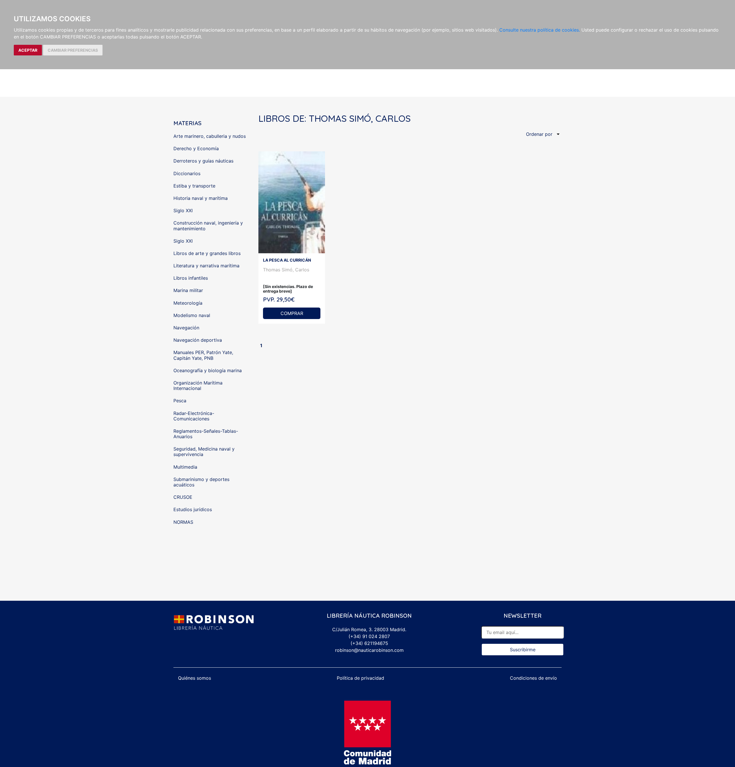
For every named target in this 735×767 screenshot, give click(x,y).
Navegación (186, 328)
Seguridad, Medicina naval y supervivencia (204, 451)
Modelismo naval (191, 315)
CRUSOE (182, 497)
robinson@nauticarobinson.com (369, 650)
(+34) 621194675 (369, 643)
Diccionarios (186, 173)
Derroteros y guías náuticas (203, 161)
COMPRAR (292, 313)
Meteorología (187, 303)
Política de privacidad (360, 678)
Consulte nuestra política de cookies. (539, 30)
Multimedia (185, 467)
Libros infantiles (190, 278)
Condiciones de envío (533, 678)
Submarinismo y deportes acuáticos (201, 482)
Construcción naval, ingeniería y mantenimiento (208, 225)
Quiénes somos (194, 678)
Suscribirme (522, 649)
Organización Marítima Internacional (198, 385)
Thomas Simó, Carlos (286, 270)
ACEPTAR (27, 50)
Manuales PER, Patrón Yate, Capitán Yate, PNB (203, 355)
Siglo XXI (183, 210)
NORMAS (183, 522)
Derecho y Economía (196, 148)
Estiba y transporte (194, 186)
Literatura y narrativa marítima (206, 265)
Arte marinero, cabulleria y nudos (209, 136)
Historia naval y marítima (200, 198)
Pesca (179, 400)
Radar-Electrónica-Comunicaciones (193, 416)
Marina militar (188, 290)
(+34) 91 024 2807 (369, 636)
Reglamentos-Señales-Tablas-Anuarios (205, 433)
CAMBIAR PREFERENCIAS (73, 50)
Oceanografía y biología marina (207, 370)
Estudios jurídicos (192, 509)
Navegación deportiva (197, 340)
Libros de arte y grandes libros (207, 253)
